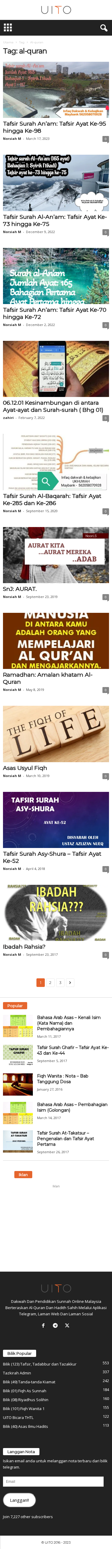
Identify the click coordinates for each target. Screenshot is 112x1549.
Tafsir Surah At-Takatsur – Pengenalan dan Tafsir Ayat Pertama (65, 1138)
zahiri (8, 417)
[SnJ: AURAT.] (56, 555)
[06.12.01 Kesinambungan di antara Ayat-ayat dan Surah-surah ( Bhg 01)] (56, 369)
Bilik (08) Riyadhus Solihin (25, 1399)
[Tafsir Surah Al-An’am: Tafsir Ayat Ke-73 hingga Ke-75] (56, 183)
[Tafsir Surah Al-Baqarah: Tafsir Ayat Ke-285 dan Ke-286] (56, 462)
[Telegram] (56, 1326)
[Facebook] (44, 1326)
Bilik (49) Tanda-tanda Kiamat (29, 1382)
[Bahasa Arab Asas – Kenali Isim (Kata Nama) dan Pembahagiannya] (18, 1026)
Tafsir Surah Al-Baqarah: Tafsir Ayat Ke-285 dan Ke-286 (52, 500)
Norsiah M (12, 138)
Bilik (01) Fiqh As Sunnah (24, 1390)
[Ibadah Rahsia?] (56, 913)
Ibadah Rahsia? (24, 946)
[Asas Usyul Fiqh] (56, 734)
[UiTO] (56, 10)
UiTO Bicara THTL (18, 1417)
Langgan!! (19, 1500)
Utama (8, 42)
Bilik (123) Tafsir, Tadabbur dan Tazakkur (39, 1364)
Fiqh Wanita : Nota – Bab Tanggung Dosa (62, 1078)
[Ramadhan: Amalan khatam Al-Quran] (56, 641)
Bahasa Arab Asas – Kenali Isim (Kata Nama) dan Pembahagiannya (69, 1023)
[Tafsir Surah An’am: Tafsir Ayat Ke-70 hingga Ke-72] (56, 276)
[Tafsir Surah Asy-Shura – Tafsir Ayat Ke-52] (56, 820)
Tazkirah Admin (17, 1373)
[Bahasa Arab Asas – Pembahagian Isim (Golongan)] (18, 1113)
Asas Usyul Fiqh (25, 768)
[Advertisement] (56, 1228)
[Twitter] (67, 1326)
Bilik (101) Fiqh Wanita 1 (24, 1408)
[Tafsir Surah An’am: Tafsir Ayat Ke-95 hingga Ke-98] (56, 90)
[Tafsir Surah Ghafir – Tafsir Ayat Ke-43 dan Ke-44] (18, 1056)
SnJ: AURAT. (20, 589)
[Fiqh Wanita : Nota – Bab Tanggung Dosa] (18, 1084)
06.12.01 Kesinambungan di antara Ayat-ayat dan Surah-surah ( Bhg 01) (53, 406)
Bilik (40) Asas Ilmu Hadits (25, 1426)
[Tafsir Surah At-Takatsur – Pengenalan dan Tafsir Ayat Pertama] (18, 1141)
